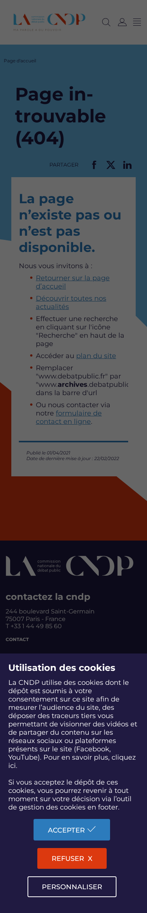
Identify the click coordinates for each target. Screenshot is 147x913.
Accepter (66, 830)
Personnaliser (72, 887)
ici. (12, 766)
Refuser (68, 858)
